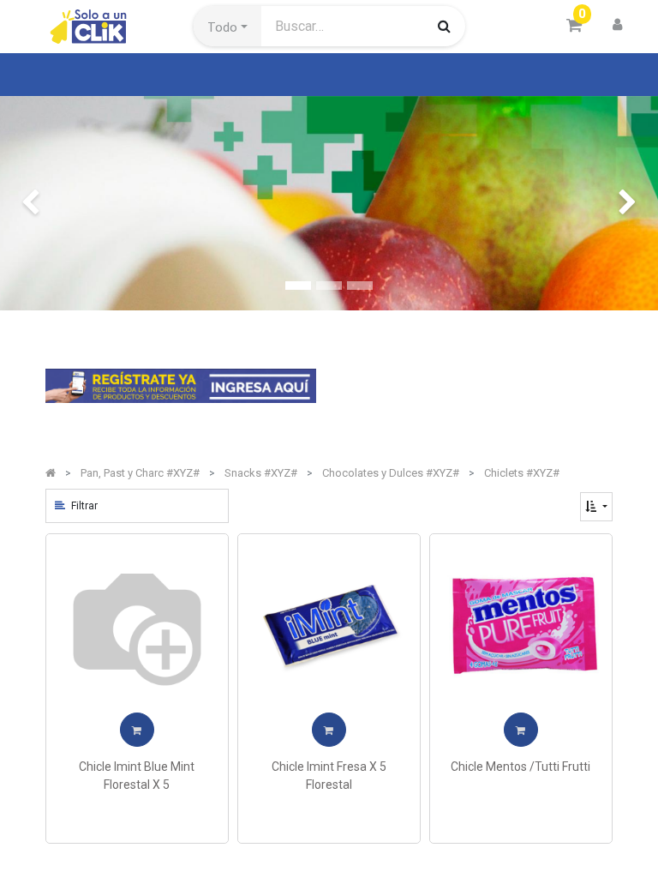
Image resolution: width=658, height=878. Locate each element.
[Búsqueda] (444, 25)
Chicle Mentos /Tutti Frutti (520, 766)
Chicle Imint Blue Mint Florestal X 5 (136, 775)
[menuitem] (89, 74)
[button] (227, 26)
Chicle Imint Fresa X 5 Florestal (329, 775)
